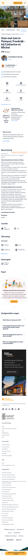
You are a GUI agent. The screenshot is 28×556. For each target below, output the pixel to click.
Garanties (4, 453)
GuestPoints (5, 449)
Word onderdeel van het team (9, 428)
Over (3, 426)
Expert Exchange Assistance (9, 509)
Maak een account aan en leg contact (16, 553)
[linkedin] (12, 409)
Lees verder (14, 120)
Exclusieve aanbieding (7, 517)
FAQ (3, 463)
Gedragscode (20, 529)
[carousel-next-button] (25, 17)
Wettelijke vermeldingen (11, 536)
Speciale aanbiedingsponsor (9, 493)
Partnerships (5, 522)
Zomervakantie (5, 491)
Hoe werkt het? (5, 447)
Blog (3, 430)
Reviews (23, 30)
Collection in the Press (7, 498)
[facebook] (3, 409)
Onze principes (5, 444)
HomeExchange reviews (8, 524)
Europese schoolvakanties (8, 479)
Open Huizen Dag (6, 485)
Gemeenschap (5, 435)
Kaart (18, 30)
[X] (15, 409)
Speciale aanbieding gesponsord (10, 507)
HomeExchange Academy (8, 475)
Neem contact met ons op (8, 465)
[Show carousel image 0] (14, 17)
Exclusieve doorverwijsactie (9, 487)
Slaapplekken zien (6, 104)
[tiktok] (9, 409)
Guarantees (5, 502)
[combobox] (10, 540)
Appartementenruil (6, 489)
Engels (3, 157)
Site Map (21, 536)
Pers (3, 437)
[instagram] (6, 409)
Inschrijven (14, 301)
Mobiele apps (5, 433)
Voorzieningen (10, 30)
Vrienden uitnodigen (7, 455)
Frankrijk (21, 155)
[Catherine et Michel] (4, 58)
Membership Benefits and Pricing (10, 504)
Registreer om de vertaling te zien (19, 152)
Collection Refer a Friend (8, 500)
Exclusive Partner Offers (8, 511)
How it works (5, 513)
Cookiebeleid (16, 532)
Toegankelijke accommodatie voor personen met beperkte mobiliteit (14, 482)
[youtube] (18, 409)
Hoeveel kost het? (6, 451)
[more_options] (2, 553)
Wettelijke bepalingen (9, 529)
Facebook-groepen (6, 472)
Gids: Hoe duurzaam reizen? (9, 477)
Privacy (10, 532)
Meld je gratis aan (18, 2)
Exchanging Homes (7, 496)
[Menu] (25, 3)
